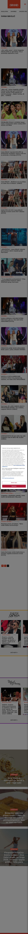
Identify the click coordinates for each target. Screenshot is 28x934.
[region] (14, 467)
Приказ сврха (14, 482)
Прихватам (14, 486)
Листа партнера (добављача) (8, 478)
